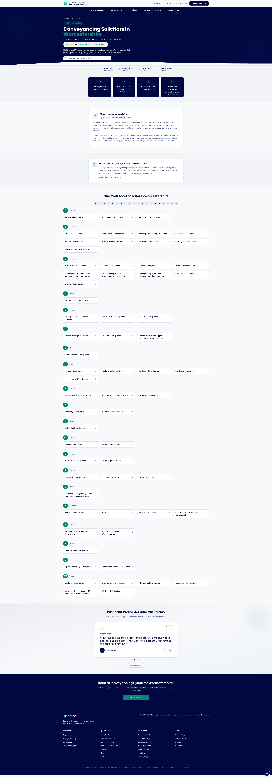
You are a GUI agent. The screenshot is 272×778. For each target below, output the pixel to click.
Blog (102, 756)
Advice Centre (143, 745)
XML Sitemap (179, 749)
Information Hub (144, 741)
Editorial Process (144, 752)
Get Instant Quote (199, 3)
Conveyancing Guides (146, 738)
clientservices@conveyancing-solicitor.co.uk (175, 718)
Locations (141, 756)
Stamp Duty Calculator (109, 749)
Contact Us (167, 3)
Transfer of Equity (69, 749)
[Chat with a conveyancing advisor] (267, 773)
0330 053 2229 (181, 3)
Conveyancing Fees (108, 741)
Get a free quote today (109, 177)
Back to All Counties (73, 19)
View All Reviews (136, 668)
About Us (157, 3)
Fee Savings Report (108, 745)
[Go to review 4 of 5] (137, 662)
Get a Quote (105, 738)
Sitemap (178, 745)
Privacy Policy (180, 738)
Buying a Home (68, 738)
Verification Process (145, 749)
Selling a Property (69, 741)
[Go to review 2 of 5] (134, 662)
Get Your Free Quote (134, 700)
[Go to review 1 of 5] (132, 662)
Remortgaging (68, 745)
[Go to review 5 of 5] (139, 662)
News (102, 760)
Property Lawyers (144, 760)
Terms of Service (181, 741)
